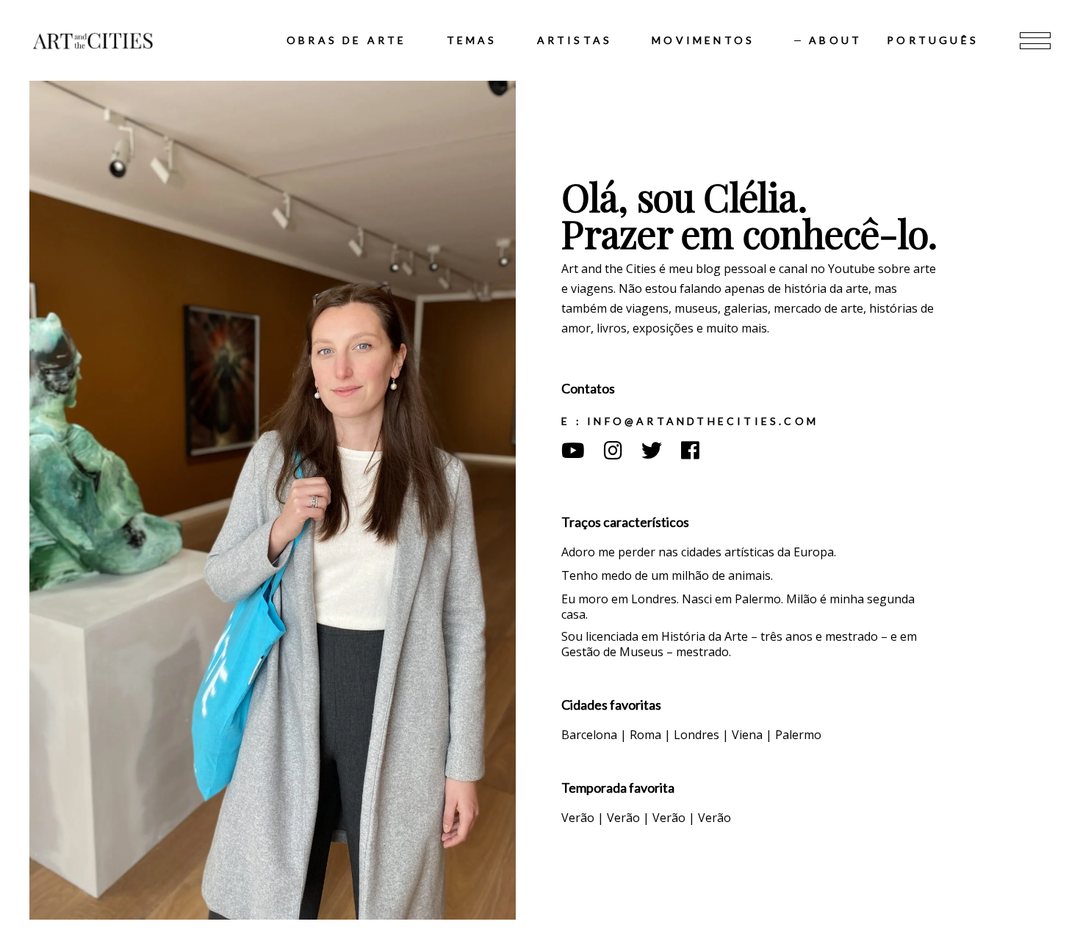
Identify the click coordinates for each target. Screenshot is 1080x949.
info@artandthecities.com (700, 421)
